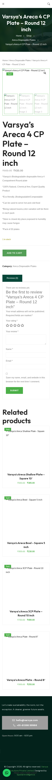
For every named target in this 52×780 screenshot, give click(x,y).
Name (9, 349)
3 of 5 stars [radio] (15, 325)
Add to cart (14, 253)
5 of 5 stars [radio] (22, 325)
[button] (45, 73)
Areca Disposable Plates (20, 60)
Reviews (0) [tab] (12, 278)
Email (9, 361)
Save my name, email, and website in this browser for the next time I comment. (25, 379)
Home (5, 60)
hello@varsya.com (26, 720)
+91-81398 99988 (26, 725)
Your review (12, 331)
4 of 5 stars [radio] (18, 325)
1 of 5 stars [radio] (7, 325)
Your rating (11, 321)
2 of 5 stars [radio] (11, 325)
